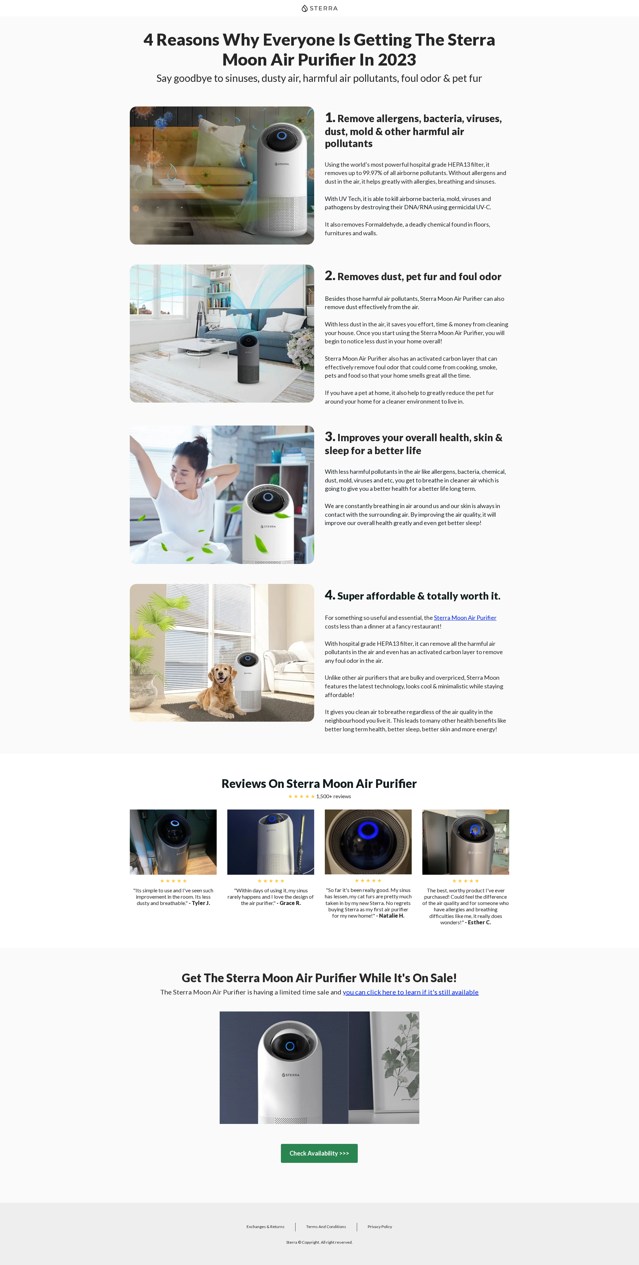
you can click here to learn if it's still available (411, 992)
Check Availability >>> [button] (319, 1153)
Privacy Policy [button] (380, 1226)
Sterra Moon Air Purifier (465, 617)
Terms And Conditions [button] (326, 1226)
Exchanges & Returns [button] (266, 1226)
